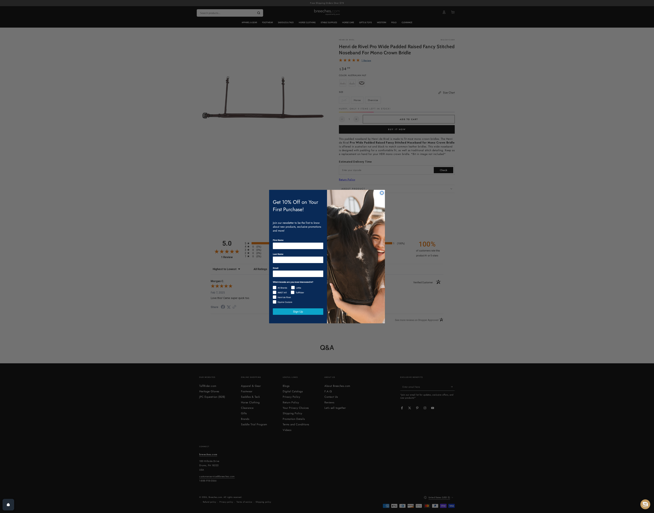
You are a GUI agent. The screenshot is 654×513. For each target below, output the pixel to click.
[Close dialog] (382, 193)
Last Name (278, 254)
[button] (645, 504)
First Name (278, 240)
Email (275, 268)
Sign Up (298, 311)
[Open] (8, 504)
